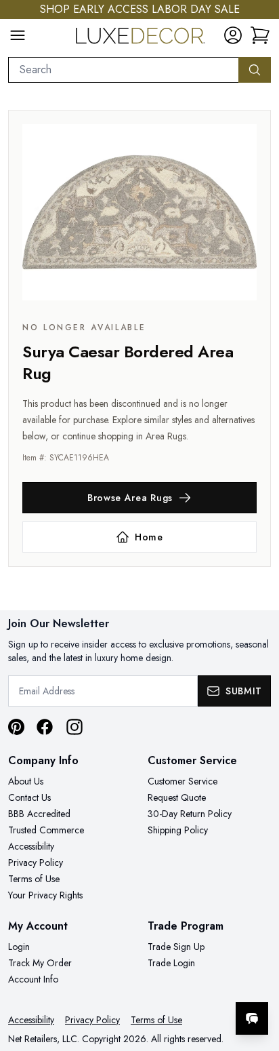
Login (19, 946)
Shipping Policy (178, 830)
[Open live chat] (252, 1018)
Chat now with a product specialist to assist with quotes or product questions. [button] (175, 983)
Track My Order (40, 963)
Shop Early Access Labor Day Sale (140, 9)
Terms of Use (34, 879)
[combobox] (123, 70)
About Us (25, 781)
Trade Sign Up (176, 946)
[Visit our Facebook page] (44, 726)
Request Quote (177, 797)
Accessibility (31, 846)
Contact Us (29, 797)
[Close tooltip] (257, 977)
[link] (260, 35)
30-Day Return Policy (190, 813)
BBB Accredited (39, 813)
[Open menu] (17, 35)
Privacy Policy (35, 862)
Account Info (33, 979)
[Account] (233, 35)
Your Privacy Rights (45, 895)
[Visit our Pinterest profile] (16, 727)
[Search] (254, 70)
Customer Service (182, 781)
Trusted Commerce (46, 830)
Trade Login (171, 963)
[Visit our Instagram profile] (74, 726)
